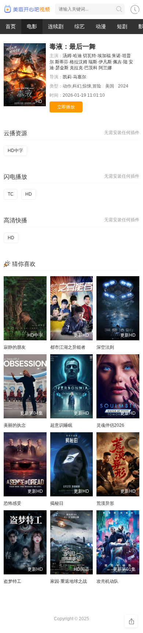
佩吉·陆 (120, 61)
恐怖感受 (12, 503)
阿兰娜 (105, 67)
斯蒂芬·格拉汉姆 (71, 61)
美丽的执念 (15, 425)
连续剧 (55, 26)
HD (28, 194)
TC (11, 194)
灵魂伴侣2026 (110, 425)
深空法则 (105, 347)
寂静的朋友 (15, 347)
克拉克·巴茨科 (84, 67)
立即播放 (66, 107)
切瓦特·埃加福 (97, 55)
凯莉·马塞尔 (74, 76)
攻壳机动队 (107, 581)
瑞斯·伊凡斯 (100, 61)
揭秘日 (56, 503)
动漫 (101, 26)
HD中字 (15, 150)
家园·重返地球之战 (68, 581)
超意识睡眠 (61, 425)
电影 (32, 26)
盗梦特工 (12, 581)
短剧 (122, 26)
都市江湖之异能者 (67, 347)
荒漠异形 (105, 503)
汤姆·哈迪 (72, 55)
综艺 (79, 26)
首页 (11, 26)
